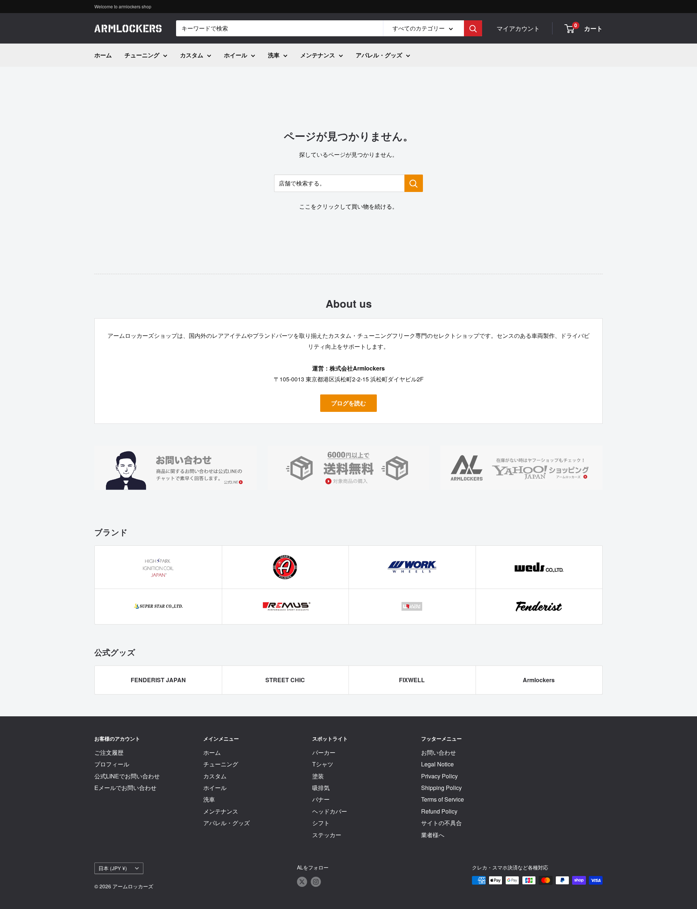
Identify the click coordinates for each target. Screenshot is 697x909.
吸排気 (321, 787)
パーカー (323, 752)
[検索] (473, 28)
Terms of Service (442, 799)
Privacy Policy (439, 776)
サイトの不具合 (441, 823)
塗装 (318, 776)
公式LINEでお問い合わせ (127, 776)
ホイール (235, 55)
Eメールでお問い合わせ (125, 787)
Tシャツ (322, 764)
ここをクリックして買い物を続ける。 (348, 206)
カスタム (191, 55)
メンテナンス (317, 55)
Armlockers (539, 680)
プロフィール (111, 764)
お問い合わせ (438, 752)
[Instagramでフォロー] (316, 881)
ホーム (103, 55)
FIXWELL (412, 680)
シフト (321, 823)
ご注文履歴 (108, 752)
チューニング (142, 55)
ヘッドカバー (329, 811)
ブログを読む (348, 403)
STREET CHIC (285, 680)
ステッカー (326, 835)
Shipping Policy (441, 787)
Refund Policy (439, 811)
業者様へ (432, 835)
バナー (321, 799)
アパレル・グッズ (379, 55)
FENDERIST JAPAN (158, 680)
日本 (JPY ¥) (112, 868)
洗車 (274, 55)
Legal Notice (437, 764)
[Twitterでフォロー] (302, 881)
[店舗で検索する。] (413, 183)
